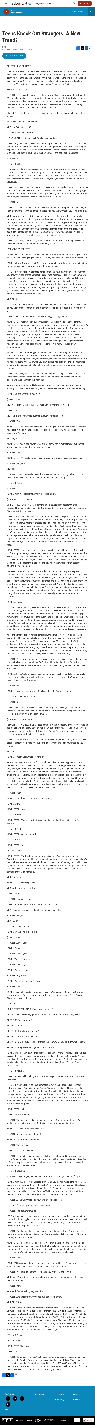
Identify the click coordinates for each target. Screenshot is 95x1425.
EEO (36, 1400)
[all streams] (91, 11)
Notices (76, 1394)
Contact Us (77, 1400)
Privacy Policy (59, 1400)
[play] (6, 11)
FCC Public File (40, 1394)
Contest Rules (59, 1394)
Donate (85, 3)
